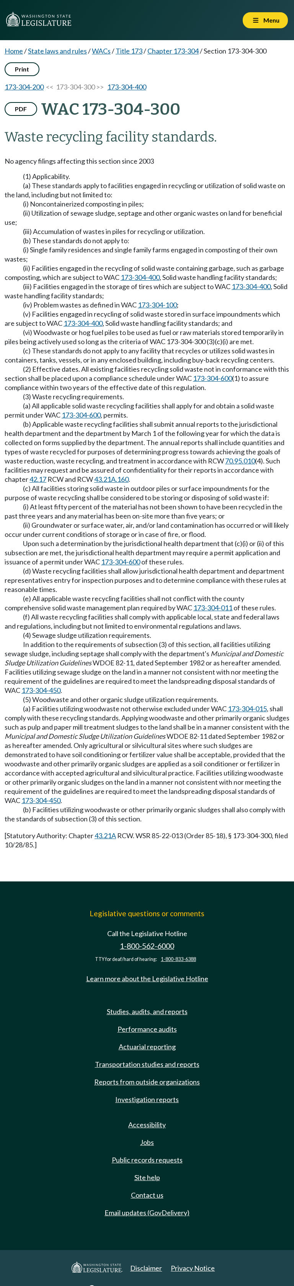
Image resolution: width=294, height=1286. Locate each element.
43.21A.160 (111, 479)
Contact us (147, 1195)
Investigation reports (147, 1099)
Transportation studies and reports (147, 1064)
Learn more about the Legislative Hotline (147, 978)
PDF (21, 108)
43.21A (105, 835)
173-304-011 (212, 607)
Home (14, 51)
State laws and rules (57, 51)
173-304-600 (212, 378)
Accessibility (147, 1124)
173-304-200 (24, 87)
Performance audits (147, 1029)
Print (22, 69)
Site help (147, 1177)
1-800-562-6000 (147, 945)
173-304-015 (247, 708)
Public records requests (147, 1160)
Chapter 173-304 (173, 51)
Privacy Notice (193, 1268)
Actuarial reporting (147, 1046)
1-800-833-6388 (178, 959)
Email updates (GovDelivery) (147, 1212)
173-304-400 (126, 87)
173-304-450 (40, 690)
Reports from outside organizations (147, 1082)
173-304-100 (157, 305)
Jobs (147, 1142)
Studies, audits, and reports (147, 1011)
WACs (101, 51)
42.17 (37, 479)
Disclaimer (146, 1268)
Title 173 (129, 51)
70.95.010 (240, 461)
